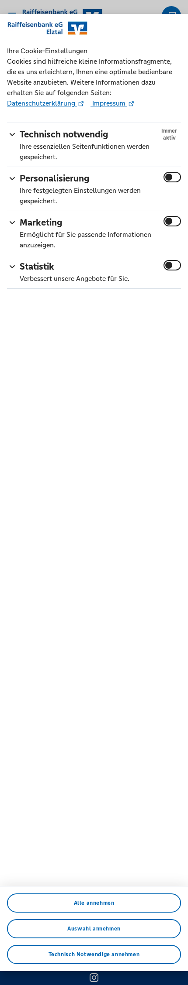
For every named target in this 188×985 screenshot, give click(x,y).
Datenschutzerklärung (42, 103)
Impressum (109, 103)
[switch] (172, 177)
